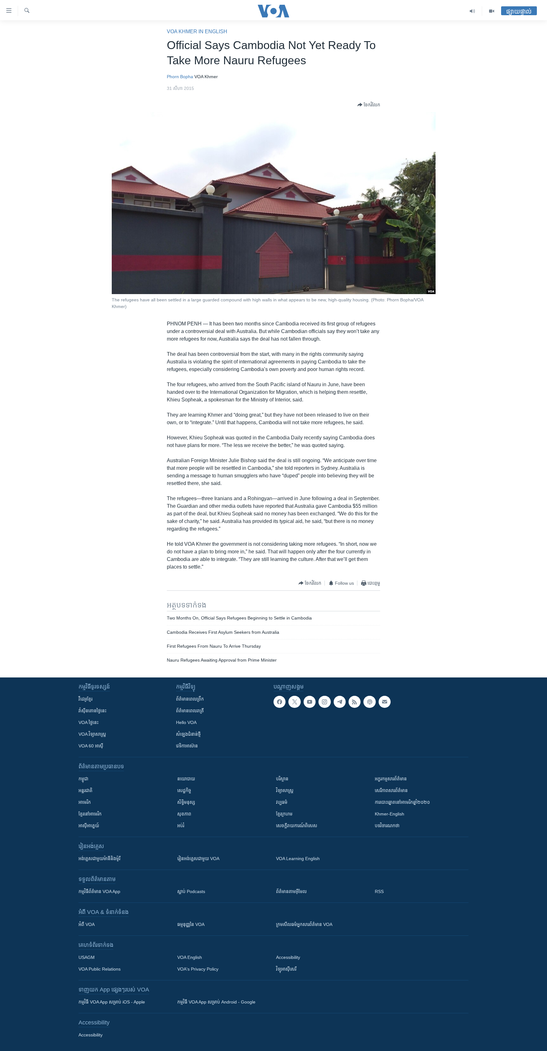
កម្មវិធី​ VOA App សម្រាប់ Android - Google (216, 1001)
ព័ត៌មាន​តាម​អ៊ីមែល (291, 891)
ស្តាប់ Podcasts (191, 891)
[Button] (368, 105)
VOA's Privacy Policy (197, 969)
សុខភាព (184, 813)
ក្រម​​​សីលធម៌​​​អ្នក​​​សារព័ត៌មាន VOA (304, 924)
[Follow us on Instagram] (324, 702)
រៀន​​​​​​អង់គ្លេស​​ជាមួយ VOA (198, 858)
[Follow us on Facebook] (280, 702)
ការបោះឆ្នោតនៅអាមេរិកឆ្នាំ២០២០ (402, 802)
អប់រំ (180, 825)
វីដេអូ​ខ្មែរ (85, 699)
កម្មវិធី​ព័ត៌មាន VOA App (99, 891)
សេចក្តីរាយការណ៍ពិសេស (296, 825)
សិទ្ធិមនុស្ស (186, 802)
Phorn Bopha (180, 76)
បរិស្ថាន (282, 778)
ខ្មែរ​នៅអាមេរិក (90, 813)
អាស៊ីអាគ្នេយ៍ (89, 825)
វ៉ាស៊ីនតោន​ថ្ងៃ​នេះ (92, 710)
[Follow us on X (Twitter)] (294, 702)
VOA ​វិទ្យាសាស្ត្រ (92, 734)
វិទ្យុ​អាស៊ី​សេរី (286, 969)
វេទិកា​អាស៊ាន (187, 745)
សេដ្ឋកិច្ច (184, 790)
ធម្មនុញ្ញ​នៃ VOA (190, 924)
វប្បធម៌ (281, 802)
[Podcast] (369, 702)
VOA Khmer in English (197, 31)
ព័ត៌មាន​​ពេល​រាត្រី (190, 710)
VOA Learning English (298, 858)
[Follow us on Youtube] (310, 702)
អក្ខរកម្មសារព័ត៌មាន (391, 778)
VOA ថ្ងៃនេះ (88, 722)
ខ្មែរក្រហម (284, 813)
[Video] (491, 11)
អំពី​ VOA (87, 924)
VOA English (189, 957)
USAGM (87, 957)
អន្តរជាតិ (85, 790)
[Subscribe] (385, 702)
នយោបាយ (186, 778)
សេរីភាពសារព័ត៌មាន (391, 790)
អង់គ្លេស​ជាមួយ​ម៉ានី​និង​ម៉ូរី (99, 858)
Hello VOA (186, 722)
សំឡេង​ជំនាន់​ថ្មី (188, 734)
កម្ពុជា (83, 778)
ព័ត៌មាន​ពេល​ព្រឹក (190, 699)
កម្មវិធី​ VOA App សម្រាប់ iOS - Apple (112, 1001)
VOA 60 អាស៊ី (91, 745)
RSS (379, 891)
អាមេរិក (85, 802)
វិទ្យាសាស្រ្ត (284, 790)
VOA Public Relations (100, 969)
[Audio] (472, 11)
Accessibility (288, 957)
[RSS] (355, 702)
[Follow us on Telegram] (340, 702)
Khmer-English (389, 813)
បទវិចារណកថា (387, 825)
